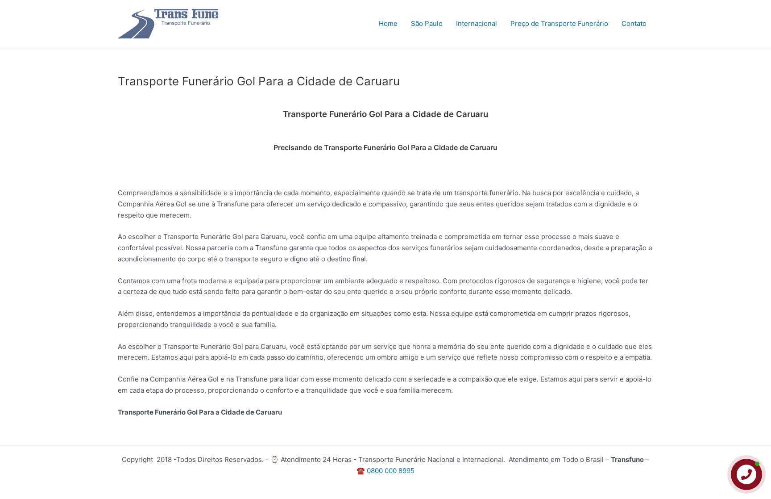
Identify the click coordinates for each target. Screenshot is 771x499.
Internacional (476, 23)
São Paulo (427, 23)
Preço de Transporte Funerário (559, 23)
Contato (634, 23)
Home (388, 23)
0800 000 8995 (391, 470)
